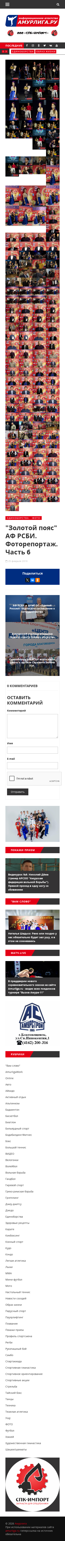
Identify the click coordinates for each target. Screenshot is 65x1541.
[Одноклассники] (37, 580)
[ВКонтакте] (32, 580)
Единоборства (18, 518)
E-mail (11, 758)
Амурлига (21, 1523)
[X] (27, 580)
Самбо (17, 51)
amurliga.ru (12, 1530)
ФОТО (36, 518)
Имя (10, 743)
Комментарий (16, 710)
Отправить (18, 792)
